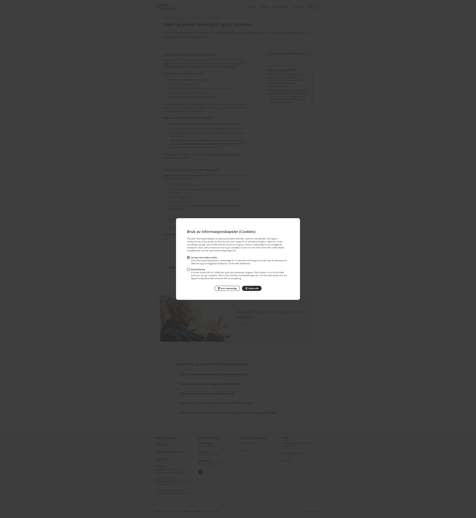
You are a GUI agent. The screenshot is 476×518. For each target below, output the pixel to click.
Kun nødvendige (229, 288)
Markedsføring (198, 269)
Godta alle (253, 288)
